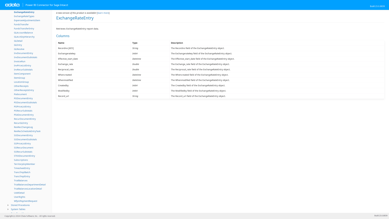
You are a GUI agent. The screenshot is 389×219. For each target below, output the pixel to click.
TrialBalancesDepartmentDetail (30, 184)
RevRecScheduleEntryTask (27, 131)
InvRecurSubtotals (23, 69)
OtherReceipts (21, 86)
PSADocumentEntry (24, 114)
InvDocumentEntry (23, 53)
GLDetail (18, 40)
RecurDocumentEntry (25, 118)
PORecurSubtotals (23, 110)
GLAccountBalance (23, 32)
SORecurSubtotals (23, 151)
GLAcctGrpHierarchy (24, 36)
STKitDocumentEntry (24, 155)
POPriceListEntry (22, 106)
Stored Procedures (20, 205)
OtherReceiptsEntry (24, 90)
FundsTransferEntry (24, 28)
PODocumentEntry (23, 98)
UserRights (19, 196)
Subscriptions (21, 159)
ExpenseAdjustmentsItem (27, 20)
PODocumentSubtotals (25, 102)
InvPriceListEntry (22, 65)
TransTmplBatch (22, 172)
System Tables (18, 209)
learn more (103, 12)
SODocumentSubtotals (25, 139)
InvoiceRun (19, 61)
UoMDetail (19, 192)
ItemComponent (22, 73)
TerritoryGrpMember (24, 164)
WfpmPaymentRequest (25, 201)
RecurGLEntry (21, 123)
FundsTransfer (21, 24)
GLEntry (18, 44)
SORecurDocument (23, 147)
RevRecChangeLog (23, 127)
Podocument (20, 94)
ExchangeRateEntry (24, 12)
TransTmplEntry (22, 176)
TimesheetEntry (22, 168)
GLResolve (19, 49)
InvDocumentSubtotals (25, 57)
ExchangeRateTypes (24, 16)
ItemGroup (19, 77)
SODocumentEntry (23, 135)
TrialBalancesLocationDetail (28, 188)
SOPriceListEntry (22, 143)
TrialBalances (21, 180)
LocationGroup (21, 81)
